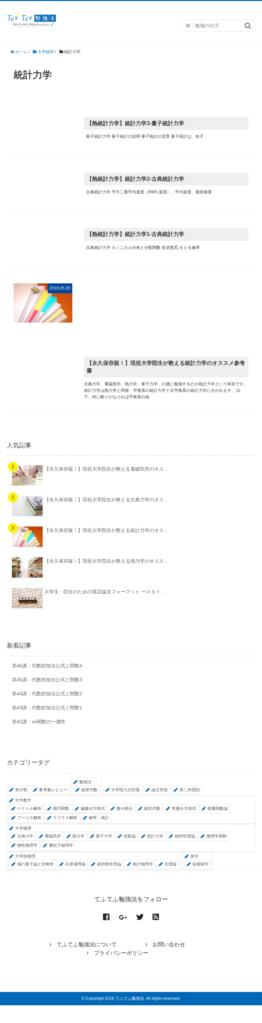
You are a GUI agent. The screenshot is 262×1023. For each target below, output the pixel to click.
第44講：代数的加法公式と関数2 (47, 693)
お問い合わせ (168, 944)
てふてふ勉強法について (87, 944)
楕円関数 (61, 808)
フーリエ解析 (29, 817)
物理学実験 (216, 836)
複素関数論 (217, 808)
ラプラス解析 (65, 817)
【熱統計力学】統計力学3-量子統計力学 (135, 123)
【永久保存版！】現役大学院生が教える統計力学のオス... (106, 530)
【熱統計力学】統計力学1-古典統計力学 (135, 234)
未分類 (21, 789)
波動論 (129, 836)
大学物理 (23, 828)
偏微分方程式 (93, 808)
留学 (194, 856)
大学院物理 (25, 856)
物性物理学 (27, 845)
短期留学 (200, 864)
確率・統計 (99, 817)
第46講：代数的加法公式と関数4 (47, 665)
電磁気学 (53, 836)
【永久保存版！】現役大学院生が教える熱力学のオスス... (106, 561)
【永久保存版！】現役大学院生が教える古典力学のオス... (106, 499)
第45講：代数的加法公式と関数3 (47, 679)
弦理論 (170, 864)
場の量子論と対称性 (35, 864)
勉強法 (85, 782)
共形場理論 (75, 864)
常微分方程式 (184, 808)
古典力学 (25, 836)
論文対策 (159, 789)
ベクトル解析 (29, 808)
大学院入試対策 (125, 789)
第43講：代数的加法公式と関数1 (47, 707)
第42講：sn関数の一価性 (39, 721)
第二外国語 (189, 789)
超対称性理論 (109, 864)
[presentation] (176, 247)
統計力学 (155, 836)
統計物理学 (143, 864)
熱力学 (78, 836)
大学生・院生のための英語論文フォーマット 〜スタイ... (104, 591)
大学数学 (23, 800)
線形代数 (89, 789)
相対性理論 (185, 836)
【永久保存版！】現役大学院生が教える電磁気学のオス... (106, 469)
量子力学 (104, 836)
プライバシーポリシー (121, 953)
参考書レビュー (53, 789)
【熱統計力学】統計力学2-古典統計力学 (135, 179)
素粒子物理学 (61, 845)
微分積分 (124, 808)
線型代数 (152, 808)
